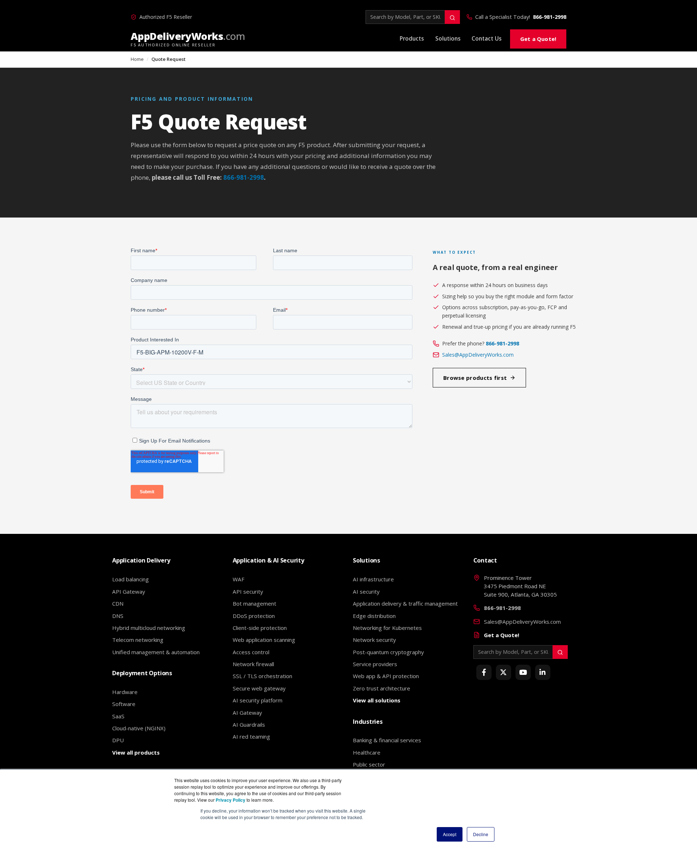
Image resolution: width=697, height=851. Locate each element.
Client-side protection (260, 627)
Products (412, 38)
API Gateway (128, 591)
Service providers (375, 664)
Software (123, 703)
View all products (136, 752)
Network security (374, 639)
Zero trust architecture (381, 688)
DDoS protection (254, 615)
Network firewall (253, 664)
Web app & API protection (386, 676)
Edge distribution (374, 615)
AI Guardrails (249, 724)
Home (137, 59)
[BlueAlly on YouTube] (523, 672)
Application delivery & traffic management (405, 603)
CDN (117, 603)
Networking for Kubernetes (387, 627)
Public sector (369, 764)
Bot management (254, 603)
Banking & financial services (387, 740)
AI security (366, 591)
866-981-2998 (549, 16)
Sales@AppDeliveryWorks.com (478, 354)
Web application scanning (264, 639)
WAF (238, 579)
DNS (117, 615)
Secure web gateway (259, 688)
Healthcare (366, 752)
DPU (118, 740)
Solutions (448, 38)
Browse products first (475, 377)
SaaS (118, 716)
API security (248, 591)
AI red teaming (251, 736)
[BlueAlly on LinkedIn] (542, 672)
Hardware (125, 692)
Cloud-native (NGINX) (139, 728)
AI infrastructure (373, 579)
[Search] (452, 17)
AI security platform (257, 700)
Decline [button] (480, 834)
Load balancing (130, 579)
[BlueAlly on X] (503, 672)
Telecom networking (137, 639)
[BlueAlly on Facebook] (484, 672)
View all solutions (376, 700)
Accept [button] (449, 834)
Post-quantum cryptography (388, 652)
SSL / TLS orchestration (262, 676)
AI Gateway (247, 712)
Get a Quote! (538, 38)
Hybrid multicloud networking (148, 627)
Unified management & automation (156, 652)
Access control (251, 652)
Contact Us (487, 38)
